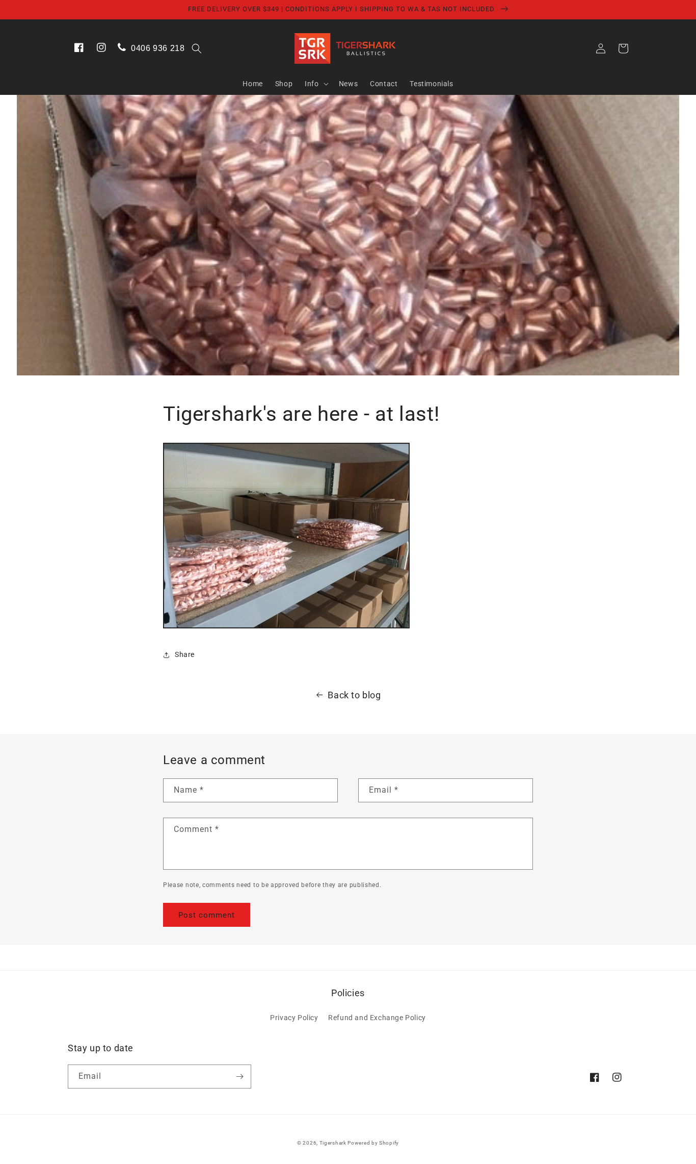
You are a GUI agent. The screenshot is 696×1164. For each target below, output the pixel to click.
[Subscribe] (239, 1077)
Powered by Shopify (373, 1143)
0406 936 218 (157, 48)
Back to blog (354, 695)
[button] (196, 48)
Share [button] (185, 654)
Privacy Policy (294, 1018)
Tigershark (333, 1143)
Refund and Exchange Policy (377, 1018)
